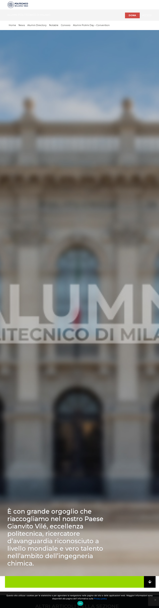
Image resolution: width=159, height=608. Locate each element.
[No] (155, 599)
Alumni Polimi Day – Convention (91, 25)
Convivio (65, 25)
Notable (53, 25)
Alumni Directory (37, 25)
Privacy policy (100, 598)
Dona (132, 15)
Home (12, 25)
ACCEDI (147, 15)
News (21, 25)
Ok (80, 603)
